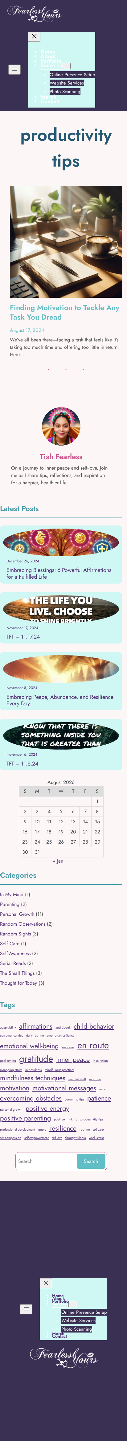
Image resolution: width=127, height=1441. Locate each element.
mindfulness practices (59, 1070)
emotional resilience (60, 1035)
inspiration (100, 1060)
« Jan (58, 860)
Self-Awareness (15, 953)
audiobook (63, 1027)
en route (93, 1045)
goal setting (8, 1060)
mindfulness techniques (32, 1078)
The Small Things (17, 973)
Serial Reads (13, 963)
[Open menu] (14, 70)
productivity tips (91, 1119)
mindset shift (77, 1079)
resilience (62, 1128)
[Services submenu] (66, 66)
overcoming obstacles (31, 1098)
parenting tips (74, 1099)
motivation (14, 1088)
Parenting (9, 904)
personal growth (11, 1109)
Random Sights (15, 933)
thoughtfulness (75, 1138)
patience (99, 1098)
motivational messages (64, 1088)
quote (42, 1129)
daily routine (35, 1035)
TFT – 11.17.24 (23, 637)
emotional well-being (29, 1046)
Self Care (9, 943)
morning (95, 1079)
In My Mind (11, 894)
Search (91, 1161)
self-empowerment (36, 1138)
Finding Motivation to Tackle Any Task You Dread (64, 312)
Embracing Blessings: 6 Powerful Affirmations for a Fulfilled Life (58, 573)
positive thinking (65, 1119)
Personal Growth (17, 914)
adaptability (8, 1027)
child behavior (94, 1026)
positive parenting (25, 1118)
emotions (68, 1047)
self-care (98, 1129)
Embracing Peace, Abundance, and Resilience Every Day (59, 700)
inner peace (73, 1059)
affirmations (35, 1026)
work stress (96, 1138)
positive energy (47, 1108)
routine (85, 1129)
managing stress (11, 1070)
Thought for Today (18, 982)
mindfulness (33, 1070)
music (103, 1089)
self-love (57, 1138)
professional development (17, 1129)
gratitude (36, 1058)
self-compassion (10, 1138)
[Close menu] (34, 37)
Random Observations (22, 923)
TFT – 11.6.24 (22, 764)
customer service (11, 1035)
